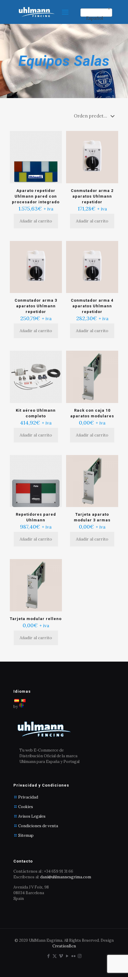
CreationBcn (64, 946)
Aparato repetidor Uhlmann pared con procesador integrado (36, 196)
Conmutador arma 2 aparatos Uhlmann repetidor (92, 196)
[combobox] (96, 12)
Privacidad (28, 797)
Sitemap (26, 835)
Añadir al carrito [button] (36, 221)
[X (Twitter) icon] (54, 956)
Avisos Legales (32, 816)
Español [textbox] (94, 18)
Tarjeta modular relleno (36, 618)
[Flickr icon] (73, 956)
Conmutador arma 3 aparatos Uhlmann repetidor (36, 306)
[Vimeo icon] (61, 956)
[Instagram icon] (79, 956)
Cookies (25, 806)
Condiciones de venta (38, 825)
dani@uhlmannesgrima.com (65, 877)
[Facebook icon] (48, 956)
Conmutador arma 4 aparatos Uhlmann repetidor (92, 306)
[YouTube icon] (67, 956)
